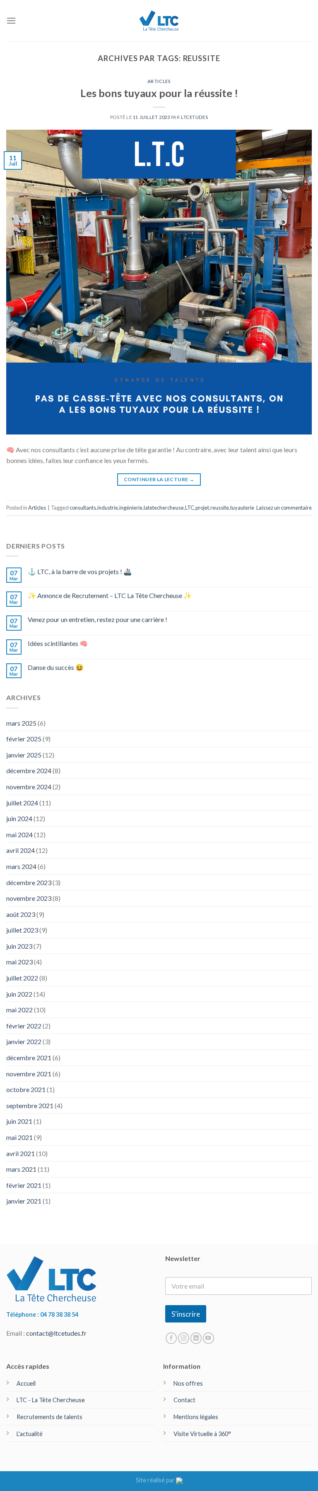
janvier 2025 (23, 755)
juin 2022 (19, 994)
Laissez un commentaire (284, 507)
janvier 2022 (23, 1041)
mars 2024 (21, 866)
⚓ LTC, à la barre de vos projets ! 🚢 (80, 571)
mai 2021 (19, 1137)
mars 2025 (21, 723)
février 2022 (23, 1026)
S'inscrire (185, 1314)
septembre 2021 (29, 1105)
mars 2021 (21, 1169)
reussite (219, 507)
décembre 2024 (28, 770)
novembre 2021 (28, 1074)
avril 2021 (20, 1153)
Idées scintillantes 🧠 (58, 643)
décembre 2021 (28, 1057)
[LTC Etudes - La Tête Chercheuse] (159, 20)
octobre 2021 (26, 1089)
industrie (107, 507)
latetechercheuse (164, 507)
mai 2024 (19, 834)
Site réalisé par (156, 1480)
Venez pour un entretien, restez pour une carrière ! (97, 619)
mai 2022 (19, 1010)
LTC (189, 507)
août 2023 (20, 914)
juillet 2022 (22, 978)
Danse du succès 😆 (56, 667)
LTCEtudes (194, 117)
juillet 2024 (22, 803)
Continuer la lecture (159, 479)
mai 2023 (19, 962)
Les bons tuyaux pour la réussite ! (159, 93)
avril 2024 (20, 850)
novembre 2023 (28, 898)
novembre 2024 (28, 787)
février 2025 (23, 739)
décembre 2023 (28, 882)
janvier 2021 (23, 1201)
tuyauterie (242, 507)
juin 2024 (19, 818)
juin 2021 (19, 1121)
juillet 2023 (22, 930)
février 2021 (23, 1185)
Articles (159, 81)
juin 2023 (19, 946)
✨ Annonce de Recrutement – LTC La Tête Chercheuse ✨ (110, 595)
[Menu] (11, 20)
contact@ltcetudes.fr (56, 1333)
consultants (83, 507)
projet (202, 507)
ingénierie (130, 507)
